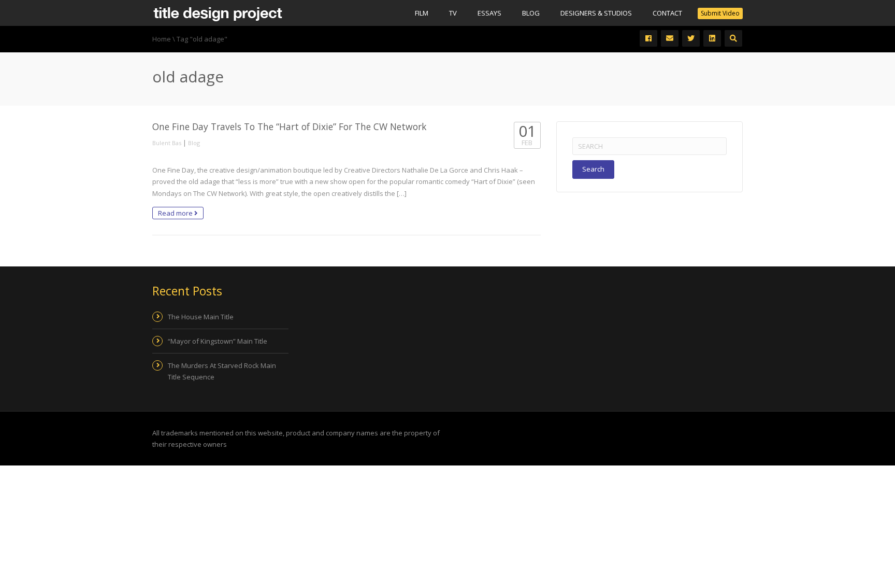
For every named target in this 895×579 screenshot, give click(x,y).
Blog (531, 13)
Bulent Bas (166, 143)
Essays (489, 13)
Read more (176, 213)
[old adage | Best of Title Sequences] (217, 13)
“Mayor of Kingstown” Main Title (217, 341)
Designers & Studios (596, 13)
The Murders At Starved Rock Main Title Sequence (222, 371)
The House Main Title (201, 316)
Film (421, 13)
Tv (453, 13)
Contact (667, 13)
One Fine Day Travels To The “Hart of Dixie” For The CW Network (289, 126)
